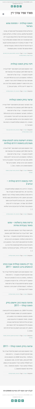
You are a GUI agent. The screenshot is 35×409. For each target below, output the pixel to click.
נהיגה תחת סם (6, 53)
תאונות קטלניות (22, 55)
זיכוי (14, 91)
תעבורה (25, 53)
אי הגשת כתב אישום (15, 335)
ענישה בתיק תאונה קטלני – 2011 (17, 346)
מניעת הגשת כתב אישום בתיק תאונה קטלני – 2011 (19, 304)
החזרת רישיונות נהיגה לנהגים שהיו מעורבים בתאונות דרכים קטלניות (17, 142)
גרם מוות (18, 53)
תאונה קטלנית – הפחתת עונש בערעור (19, 25)
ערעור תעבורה (29, 55)
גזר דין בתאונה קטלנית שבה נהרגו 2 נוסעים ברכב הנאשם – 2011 (17, 266)
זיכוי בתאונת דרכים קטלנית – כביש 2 (19, 183)
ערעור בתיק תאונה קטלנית (20, 99)
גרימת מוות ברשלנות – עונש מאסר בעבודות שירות (20, 224)
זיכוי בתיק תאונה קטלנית (21, 64)
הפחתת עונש (12, 53)
